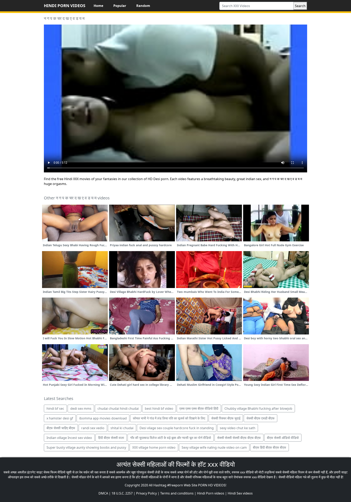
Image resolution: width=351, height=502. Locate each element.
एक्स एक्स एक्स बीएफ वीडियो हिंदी (198, 408)
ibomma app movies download (103, 418)
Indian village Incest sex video (69, 437)
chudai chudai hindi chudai (118, 408)
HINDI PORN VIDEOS (64, 5)
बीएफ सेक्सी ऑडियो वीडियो (283, 437)
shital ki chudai (121, 428)
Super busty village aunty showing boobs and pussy (86, 447)
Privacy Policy (146, 493)
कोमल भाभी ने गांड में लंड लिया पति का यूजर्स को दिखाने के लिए (169, 418)
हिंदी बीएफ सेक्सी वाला (111, 437)
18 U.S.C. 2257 (122, 493)
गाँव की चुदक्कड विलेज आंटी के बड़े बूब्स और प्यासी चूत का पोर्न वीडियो (170, 437)
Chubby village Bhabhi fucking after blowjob (258, 408)
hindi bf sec (55, 408)
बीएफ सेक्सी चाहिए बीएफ (61, 428)
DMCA (103, 493)
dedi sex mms (80, 408)
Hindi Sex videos (240, 493)
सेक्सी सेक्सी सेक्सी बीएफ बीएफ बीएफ (239, 437)
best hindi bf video (159, 408)
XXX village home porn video (154, 447)
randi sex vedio (92, 428)
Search (300, 6)
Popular (119, 5)
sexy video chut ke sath (237, 428)
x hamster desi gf (60, 418)
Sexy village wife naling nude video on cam (214, 447)
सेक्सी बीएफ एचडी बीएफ (260, 418)
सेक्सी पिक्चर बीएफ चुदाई (225, 418)
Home (98, 5)
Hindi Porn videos (210, 493)
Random (143, 5)
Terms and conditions (177, 493)
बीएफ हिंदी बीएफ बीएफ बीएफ (269, 447)
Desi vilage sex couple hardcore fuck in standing (177, 428)
